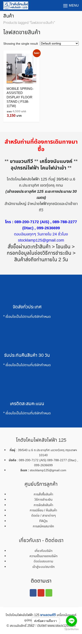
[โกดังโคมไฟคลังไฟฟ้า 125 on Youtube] (41, 593)
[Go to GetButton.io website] (72, 629)
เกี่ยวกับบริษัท (43, 551)
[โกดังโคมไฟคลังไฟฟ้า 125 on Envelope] (48, 593)
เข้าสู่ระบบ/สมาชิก (43, 567)
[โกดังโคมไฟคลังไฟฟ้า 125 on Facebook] (33, 593)
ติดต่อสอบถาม (43, 561)
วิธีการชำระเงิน (43, 499)
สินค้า (8, 16)
